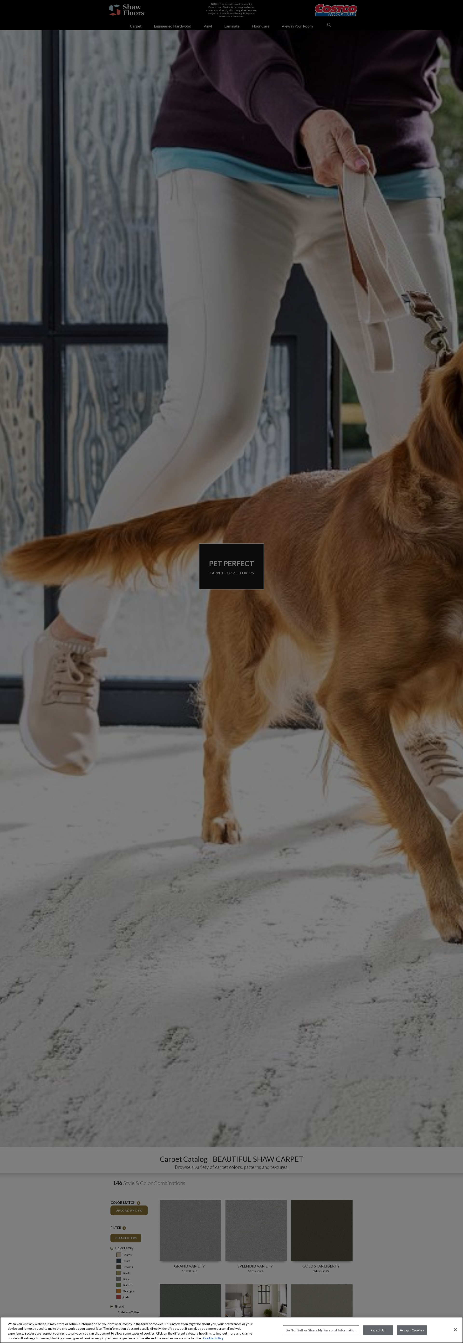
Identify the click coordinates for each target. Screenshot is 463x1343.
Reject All (378, 1330)
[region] (231, 1330)
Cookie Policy (213, 1338)
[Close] (455, 1329)
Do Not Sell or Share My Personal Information (321, 1330)
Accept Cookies (412, 1330)
